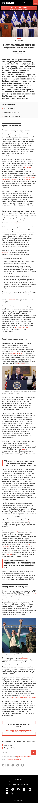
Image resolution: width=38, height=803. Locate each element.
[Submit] (33, 752)
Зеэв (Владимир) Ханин (19, 51)
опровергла (31, 521)
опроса (23, 449)
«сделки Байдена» (16, 353)
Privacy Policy (10, 759)
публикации (24, 658)
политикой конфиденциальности (9, 757)
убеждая (9, 554)
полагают (27, 167)
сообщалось (17, 531)
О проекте (18, 779)
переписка (32, 593)
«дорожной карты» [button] (21, 363)
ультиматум (6, 252)
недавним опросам (21, 327)
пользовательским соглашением (23, 756)
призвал (12, 300)
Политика (19, 40)
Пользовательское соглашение (18, 782)
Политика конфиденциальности (18, 784)
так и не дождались (17, 223)
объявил (12, 134)
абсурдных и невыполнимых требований (22, 697)
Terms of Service (17, 759)
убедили (27, 179)
